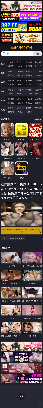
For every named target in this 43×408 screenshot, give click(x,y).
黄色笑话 (29, 103)
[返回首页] (40, 403)
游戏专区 (38, 62)
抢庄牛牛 (38, 66)
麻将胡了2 (10, 66)
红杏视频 (10, 112)
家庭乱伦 (20, 99)
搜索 (37, 54)
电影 (3, 82)
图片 (3, 91)
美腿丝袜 (10, 94)
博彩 (3, 64)
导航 (3, 109)
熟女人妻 (10, 75)
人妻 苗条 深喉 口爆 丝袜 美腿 (13, 238)
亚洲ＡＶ (10, 71)
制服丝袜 (10, 84)
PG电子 (10, 62)
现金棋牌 (29, 66)
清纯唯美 (20, 94)
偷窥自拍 (10, 90)
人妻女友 (29, 99)
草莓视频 (29, 108)
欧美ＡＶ (29, 71)
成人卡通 (29, 80)
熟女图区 (29, 94)
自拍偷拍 (20, 71)
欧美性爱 (38, 80)
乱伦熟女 (29, 84)
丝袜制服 (20, 75)
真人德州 (20, 62)
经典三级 (20, 84)
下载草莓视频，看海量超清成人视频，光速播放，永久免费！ (21, 230)
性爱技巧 (38, 103)
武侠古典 (38, 99)
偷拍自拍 (20, 80)
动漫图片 (38, 90)
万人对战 (29, 62)
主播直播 (29, 75)
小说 (3, 100)
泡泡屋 (19, 112)
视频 (3, 73)
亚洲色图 (20, 90)
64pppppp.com (21, 48)
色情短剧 (29, 112)
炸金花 (19, 66)
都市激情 (10, 99)
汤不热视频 (38, 108)
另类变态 (38, 84)
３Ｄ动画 (38, 71)
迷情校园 (10, 103)
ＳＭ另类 (38, 75)
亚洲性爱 (10, 80)
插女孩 (10, 108)
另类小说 (20, 103)
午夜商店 (20, 108)
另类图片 (38, 94)
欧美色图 (29, 90)
